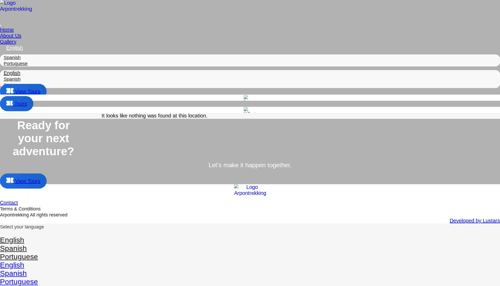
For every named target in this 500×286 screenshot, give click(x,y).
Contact (9, 203)
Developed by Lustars (475, 220)
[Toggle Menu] (0, 25)
